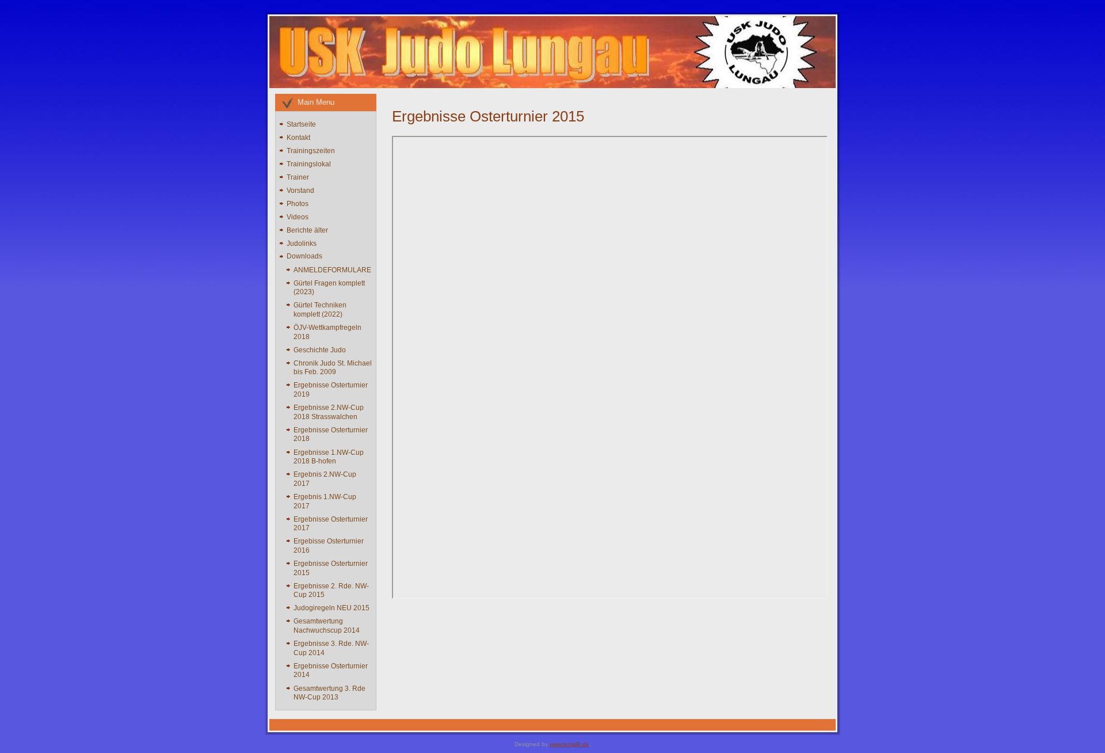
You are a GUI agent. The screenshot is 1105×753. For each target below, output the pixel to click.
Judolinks (302, 243)
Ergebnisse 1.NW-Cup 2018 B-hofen (329, 457)
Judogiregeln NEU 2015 (331, 608)
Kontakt (298, 138)
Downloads (304, 256)
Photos (297, 204)
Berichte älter (307, 230)
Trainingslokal (309, 164)
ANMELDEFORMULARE (332, 270)
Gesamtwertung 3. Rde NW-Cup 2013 (329, 693)
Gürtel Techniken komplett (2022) (320, 309)
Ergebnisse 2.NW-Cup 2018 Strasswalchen (329, 412)
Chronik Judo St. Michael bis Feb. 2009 (333, 368)
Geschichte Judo (320, 350)
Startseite (301, 124)
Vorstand (300, 191)
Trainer (298, 177)
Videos (297, 217)
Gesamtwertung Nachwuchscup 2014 (327, 625)
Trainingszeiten (311, 151)
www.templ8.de (569, 744)
